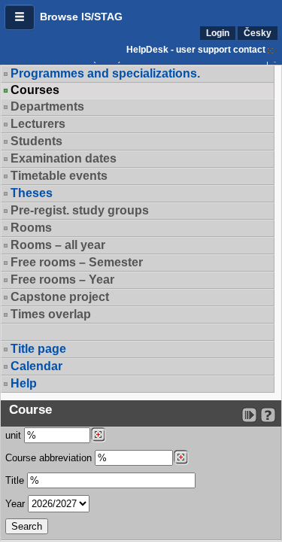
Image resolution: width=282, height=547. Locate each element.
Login (217, 33)
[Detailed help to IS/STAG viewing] (268, 415)
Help (24, 383)
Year (15, 503)
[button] (20, 17)
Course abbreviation (48, 457)
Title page (38, 348)
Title (14, 480)
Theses (32, 193)
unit (13, 435)
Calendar (36, 366)
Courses (35, 90)
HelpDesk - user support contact (195, 49)
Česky (257, 33)
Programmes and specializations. (105, 73)
